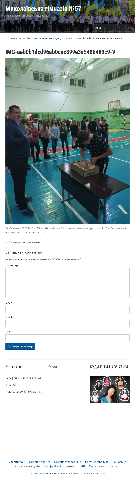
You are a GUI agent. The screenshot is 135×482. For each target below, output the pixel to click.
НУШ (82, 466)
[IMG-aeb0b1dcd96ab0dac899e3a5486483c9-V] (67, 141)
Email (9, 317)
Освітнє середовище (67, 462)
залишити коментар (34, 232)
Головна (10, 38)
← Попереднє (15, 242)
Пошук (125, 27)
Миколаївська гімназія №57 (43, 9)
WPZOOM (99, 473)
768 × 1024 (42, 228)
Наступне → (35, 242)
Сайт (8, 331)
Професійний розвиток (59, 466)
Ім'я (8, 303)
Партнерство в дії (96, 462)
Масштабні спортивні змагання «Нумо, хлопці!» (43, 38)
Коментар (12, 265)
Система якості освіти (103, 466)
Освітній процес (39, 462)
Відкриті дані (16, 462)
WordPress (51, 473)
